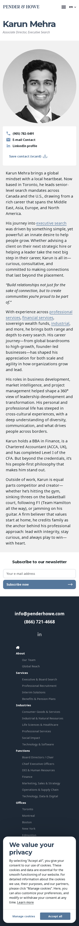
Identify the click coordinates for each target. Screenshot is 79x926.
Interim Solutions (33, 692)
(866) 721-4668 (39, 622)
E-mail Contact (24, 140)
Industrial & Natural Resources (42, 718)
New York (28, 828)
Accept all (55, 916)
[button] (72, 7)
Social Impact (31, 738)
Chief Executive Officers (38, 764)
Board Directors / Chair (38, 757)
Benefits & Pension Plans (39, 699)
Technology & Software (38, 744)
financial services (37, 317)
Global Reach (31, 666)
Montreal (28, 815)
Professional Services (36, 731)
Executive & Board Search (39, 679)
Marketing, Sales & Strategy (41, 783)
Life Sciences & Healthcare (40, 724)
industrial (60, 323)
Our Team (28, 660)
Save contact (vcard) (25, 156)
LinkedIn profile (25, 146)
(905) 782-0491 (23, 133)
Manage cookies (23, 916)
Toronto (27, 809)
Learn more (25, 902)
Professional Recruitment (39, 686)
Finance (27, 777)
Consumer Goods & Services (41, 712)
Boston (27, 822)
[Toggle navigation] (63, 7)
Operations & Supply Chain (40, 789)
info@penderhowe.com (39, 614)
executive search (51, 223)
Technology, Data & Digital (40, 796)
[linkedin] (39, 634)
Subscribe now (18, 584)
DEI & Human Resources (38, 770)
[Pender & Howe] (31, 6)
